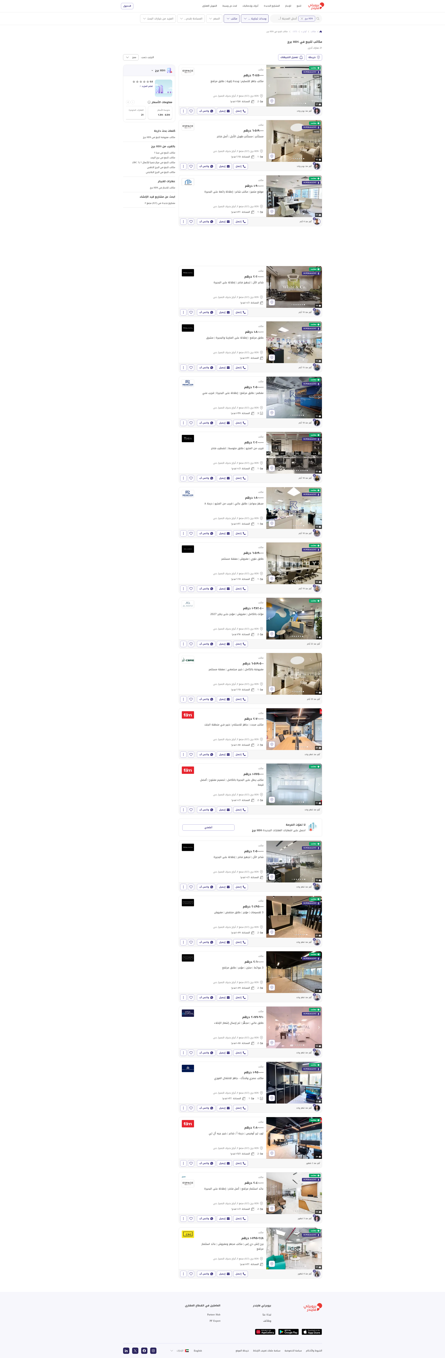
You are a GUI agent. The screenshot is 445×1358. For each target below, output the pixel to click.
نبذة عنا (266, 1314)
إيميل (222, 111)
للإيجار (288, 6)
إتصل (238, 111)
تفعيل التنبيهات (289, 57)
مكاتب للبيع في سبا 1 (164, 153)
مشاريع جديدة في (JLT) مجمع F (160, 203)
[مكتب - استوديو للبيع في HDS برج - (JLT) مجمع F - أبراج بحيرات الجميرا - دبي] (250, 291)
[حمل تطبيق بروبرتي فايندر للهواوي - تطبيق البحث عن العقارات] (265, 1332)
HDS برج (309, 18)
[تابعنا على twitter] (135, 1351)
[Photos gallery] (294, 86)
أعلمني (208, 827)
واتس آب (204, 111)
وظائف (267, 1320)
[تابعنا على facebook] (144, 1351)
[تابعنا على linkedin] (126, 1351)
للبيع (299, 6)
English (198, 1350)
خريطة (312, 57)
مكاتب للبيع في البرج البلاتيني (160, 172)
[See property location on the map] (272, 101)
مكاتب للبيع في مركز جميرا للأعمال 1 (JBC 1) (153, 162)
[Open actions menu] (183, 111)
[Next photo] (319, 85)
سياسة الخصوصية (293, 1350)
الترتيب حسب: (147, 57)
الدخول (127, 6)
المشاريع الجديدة (272, 6)
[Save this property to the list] (191, 111)
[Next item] (128, 102)
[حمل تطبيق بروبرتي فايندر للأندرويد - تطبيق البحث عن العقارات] (288, 1332)
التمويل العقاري (209, 6)
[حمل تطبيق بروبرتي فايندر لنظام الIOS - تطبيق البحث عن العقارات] (312, 1332)
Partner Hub (213, 1314)
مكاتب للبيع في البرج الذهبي (161, 167)
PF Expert (215, 1320)
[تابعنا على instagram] (153, 1351)
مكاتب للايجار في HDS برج (162, 187)
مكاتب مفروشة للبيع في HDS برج (159, 137)
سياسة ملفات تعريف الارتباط (266, 1350)
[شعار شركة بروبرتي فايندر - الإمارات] (316, 6)
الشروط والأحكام (314, 1350)
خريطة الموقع (242, 1350)
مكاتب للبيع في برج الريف (162, 157)
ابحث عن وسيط (229, 6)
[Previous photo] (269, 85)
